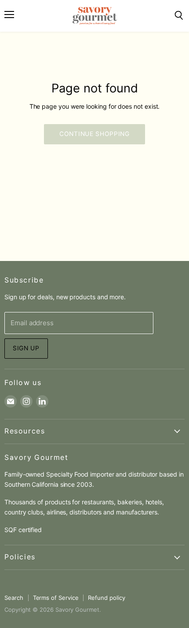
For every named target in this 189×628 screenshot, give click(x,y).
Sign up (26, 348)
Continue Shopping (94, 133)
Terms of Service (56, 597)
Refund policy (106, 597)
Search (13, 597)
